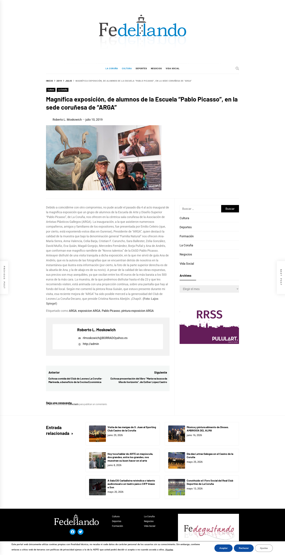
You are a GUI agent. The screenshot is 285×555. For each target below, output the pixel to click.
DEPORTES (141, 68)
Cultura (51, 90)
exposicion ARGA (89, 310)
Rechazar (244, 548)
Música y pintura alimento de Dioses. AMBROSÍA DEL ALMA (208, 428)
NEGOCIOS (156, 68)
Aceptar (223, 548)
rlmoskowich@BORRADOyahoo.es (105, 338)
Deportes (186, 227)
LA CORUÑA (112, 68)
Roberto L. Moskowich (67, 119)
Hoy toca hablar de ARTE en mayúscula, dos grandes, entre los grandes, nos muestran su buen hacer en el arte (130, 457)
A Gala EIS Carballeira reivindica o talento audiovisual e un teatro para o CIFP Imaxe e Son (131, 484)
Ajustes (169, 549)
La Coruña (62, 90)
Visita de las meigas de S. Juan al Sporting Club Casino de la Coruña (132, 428)
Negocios (186, 254)
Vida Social (187, 263)
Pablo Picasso (111, 310)
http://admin (90, 344)
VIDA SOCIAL (173, 68)
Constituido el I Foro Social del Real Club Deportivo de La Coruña (210, 482)
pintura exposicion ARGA (137, 310)
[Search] (237, 68)
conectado (73, 404)
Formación (187, 236)
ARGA (73, 310)
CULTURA (127, 68)
